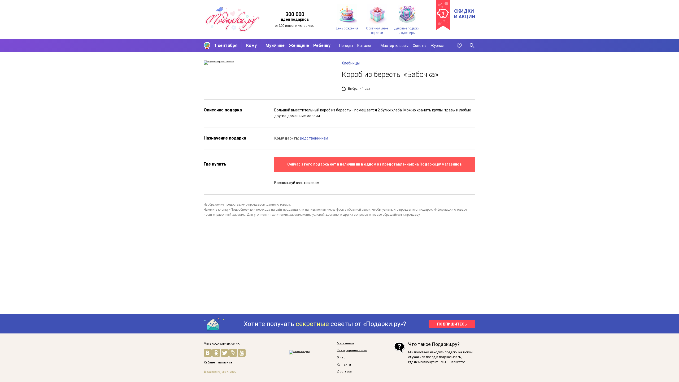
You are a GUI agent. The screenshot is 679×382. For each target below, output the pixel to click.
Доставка (344, 371)
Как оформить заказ (352, 350)
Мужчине (275, 45)
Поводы (346, 46)
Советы (419, 46)
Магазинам (345, 343)
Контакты (344, 364)
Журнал (437, 46)
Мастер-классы (394, 46)
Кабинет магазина (218, 362)
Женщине (299, 45)
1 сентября (225, 45)
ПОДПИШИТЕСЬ (452, 324)
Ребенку (321, 45)
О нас (341, 357)
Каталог (364, 46)
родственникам (314, 138)
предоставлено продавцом (245, 204)
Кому (251, 45)
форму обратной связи (353, 209)
